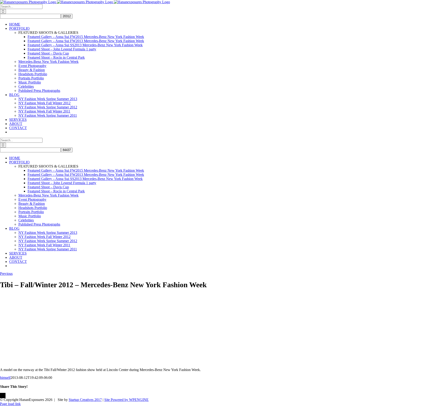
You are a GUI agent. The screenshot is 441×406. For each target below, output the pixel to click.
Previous (6, 274)
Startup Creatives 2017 (85, 400)
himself (5, 378)
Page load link (10, 404)
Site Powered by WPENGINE (126, 400)
